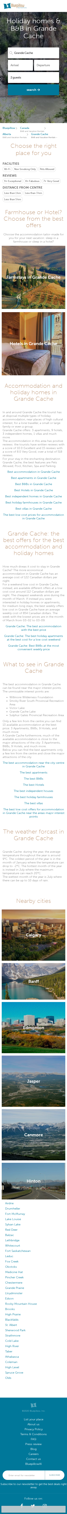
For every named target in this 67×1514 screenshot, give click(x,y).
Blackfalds (12, 1319)
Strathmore (12, 1335)
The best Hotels (33, 785)
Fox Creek (12, 1261)
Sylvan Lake (12, 1224)
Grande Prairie (14, 1288)
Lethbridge (12, 1240)
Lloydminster (14, 1293)
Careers (34, 1454)
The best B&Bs (33, 778)
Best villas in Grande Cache (33, 508)
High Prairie (13, 1314)
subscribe (54, 1475)
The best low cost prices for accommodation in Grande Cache (33, 516)
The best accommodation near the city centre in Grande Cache (33, 764)
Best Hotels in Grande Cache (33, 490)
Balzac (9, 1235)
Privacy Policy (34, 1429)
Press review (33, 1444)
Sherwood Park (15, 1330)
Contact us (33, 1459)
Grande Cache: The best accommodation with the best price (33, 628)
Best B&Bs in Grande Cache (33, 484)
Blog (33, 1449)
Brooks (10, 1309)
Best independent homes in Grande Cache (33, 496)
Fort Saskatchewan (18, 1251)
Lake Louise (13, 1219)
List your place (33, 1419)
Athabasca (12, 1357)
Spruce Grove (14, 1372)
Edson (9, 1298)
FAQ (33, 1439)
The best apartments (33, 772)
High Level (12, 1367)
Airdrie (9, 1203)
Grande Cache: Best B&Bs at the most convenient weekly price (33, 647)
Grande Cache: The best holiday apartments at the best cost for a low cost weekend (33, 637)
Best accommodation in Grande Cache (33, 472)
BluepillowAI (33, 1464)
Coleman (11, 1362)
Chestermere (13, 1282)
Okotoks (11, 1267)
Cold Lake (12, 1341)
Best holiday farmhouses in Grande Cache (33, 502)
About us (33, 1424)
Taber (8, 1351)
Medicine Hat (14, 1272)
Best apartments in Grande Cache (33, 478)
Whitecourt (12, 1245)
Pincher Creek (14, 1277)
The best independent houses (33, 791)
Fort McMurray (15, 1214)
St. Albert (11, 1325)
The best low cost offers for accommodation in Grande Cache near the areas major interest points (33, 813)
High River (12, 1346)
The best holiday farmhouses (33, 797)
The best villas (33, 803)
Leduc (9, 1256)
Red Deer (11, 1230)
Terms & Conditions (33, 1434)
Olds (8, 1378)
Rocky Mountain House (21, 1304)
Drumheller (12, 1208)
